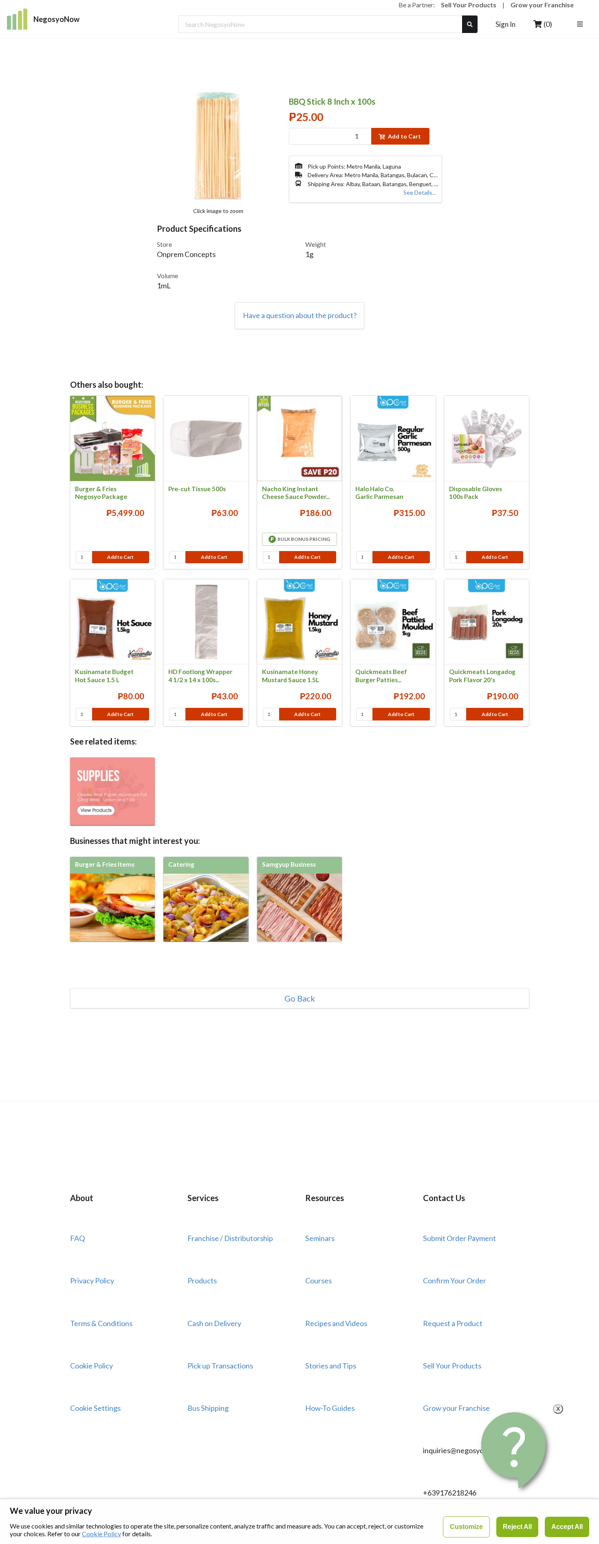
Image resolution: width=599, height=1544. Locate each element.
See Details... (419, 192)
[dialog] (299, 1521)
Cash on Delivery (214, 1323)
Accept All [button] (567, 1526)
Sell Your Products (468, 5)
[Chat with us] (515, 1450)
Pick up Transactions (220, 1365)
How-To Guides (330, 1407)
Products (202, 1280)
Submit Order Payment (459, 1238)
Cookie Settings (95, 1407)
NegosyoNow (56, 19)
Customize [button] (466, 1526)
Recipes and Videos (336, 1323)
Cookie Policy (91, 1365)
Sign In (505, 24)
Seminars (320, 1238)
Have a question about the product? (300, 315)
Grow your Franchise (542, 5)
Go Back (299, 998)
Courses (318, 1280)
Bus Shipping (208, 1407)
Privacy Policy (92, 1280)
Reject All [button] (517, 1526)
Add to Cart (404, 136)
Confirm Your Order (454, 1280)
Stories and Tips (330, 1365)
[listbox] (581, 24)
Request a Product (452, 1323)
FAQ (77, 1238)
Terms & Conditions (101, 1323)
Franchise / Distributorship (230, 1238)
